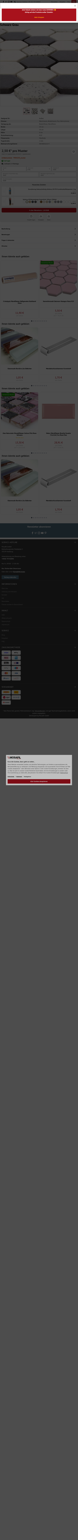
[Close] (75, 6)
